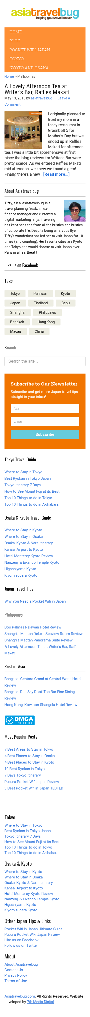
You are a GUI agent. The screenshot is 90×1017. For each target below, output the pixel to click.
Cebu (66, 303)
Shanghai (17, 312)
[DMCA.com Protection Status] (19, 723)
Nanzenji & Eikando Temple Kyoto (32, 562)
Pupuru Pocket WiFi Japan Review (32, 934)
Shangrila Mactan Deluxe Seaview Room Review (43, 633)
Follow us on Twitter (21, 945)
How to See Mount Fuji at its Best (32, 491)
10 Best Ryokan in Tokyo (24, 769)
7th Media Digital (40, 1002)
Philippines (47, 312)
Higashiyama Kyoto (20, 569)
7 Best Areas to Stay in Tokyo (28, 749)
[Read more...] (56, 174)
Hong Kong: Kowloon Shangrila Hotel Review (40, 705)
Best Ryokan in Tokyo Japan (27, 478)
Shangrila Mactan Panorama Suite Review (38, 640)
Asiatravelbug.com (19, 996)
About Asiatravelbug (21, 964)
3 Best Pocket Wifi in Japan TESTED (33, 788)
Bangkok (17, 322)
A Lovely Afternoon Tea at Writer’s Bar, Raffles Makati (37, 89)
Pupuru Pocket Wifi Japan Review (31, 782)
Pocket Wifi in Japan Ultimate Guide (33, 929)
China (39, 331)
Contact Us (13, 970)
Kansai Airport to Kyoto (23, 549)
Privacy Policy (15, 975)
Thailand (41, 303)
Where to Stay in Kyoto (23, 530)
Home (9, 76)
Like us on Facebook (21, 940)
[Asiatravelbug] (45, 13)
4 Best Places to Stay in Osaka (29, 756)
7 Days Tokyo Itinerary (22, 775)
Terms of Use (15, 981)
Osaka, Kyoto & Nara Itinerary (28, 543)
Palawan (40, 294)
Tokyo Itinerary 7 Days (22, 485)
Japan (15, 303)
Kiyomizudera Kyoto (21, 575)
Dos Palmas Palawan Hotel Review (32, 627)
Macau (15, 331)
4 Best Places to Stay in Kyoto (29, 762)
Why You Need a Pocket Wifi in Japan (35, 601)
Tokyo (15, 294)
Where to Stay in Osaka (23, 536)
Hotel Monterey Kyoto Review (28, 556)
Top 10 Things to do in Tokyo (28, 498)
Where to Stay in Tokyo (23, 472)
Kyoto (65, 294)
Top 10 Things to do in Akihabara (31, 504)
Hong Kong (46, 322)
